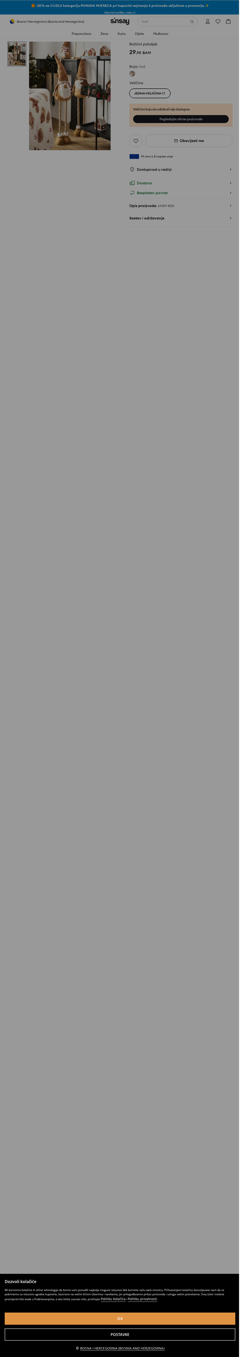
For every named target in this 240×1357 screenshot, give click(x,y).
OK (120, 1318)
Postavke (120, 1334)
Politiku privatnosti (142, 1299)
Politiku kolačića (113, 1299)
